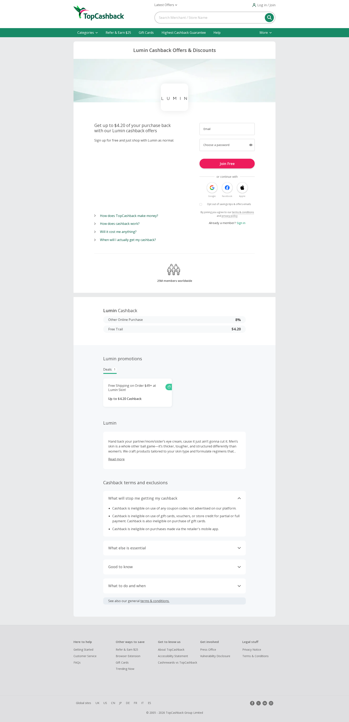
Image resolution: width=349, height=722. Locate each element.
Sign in (241, 223)
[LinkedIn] (265, 703)
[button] (165, 4)
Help (217, 32)
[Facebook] (252, 703)
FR (135, 703)
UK (97, 703)
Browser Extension (128, 656)
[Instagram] (271, 703)
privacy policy (230, 216)
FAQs (77, 662)
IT (142, 703)
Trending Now (125, 669)
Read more (116, 459)
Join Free (227, 163)
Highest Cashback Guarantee (184, 32)
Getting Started (83, 649)
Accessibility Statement (173, 656)
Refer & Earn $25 (118, 32)
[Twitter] (258, 703)
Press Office (208, 649)
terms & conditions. (154, 601)
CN (113, 703)
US (105, 703)
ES (149, 703)
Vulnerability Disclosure (215, 656)
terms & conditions (243, 212)
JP (120, 703)
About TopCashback (171, 649)
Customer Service (85, 656)
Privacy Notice (251, 649)
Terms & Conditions (255, 656)
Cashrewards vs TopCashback (177, 662)
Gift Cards (146, 32)
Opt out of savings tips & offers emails (229, 204)
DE (128, 703)
